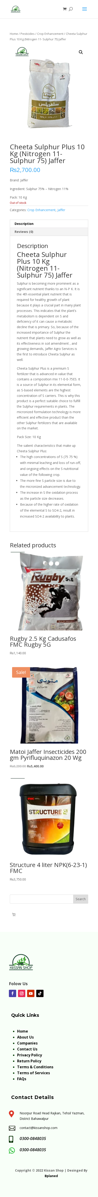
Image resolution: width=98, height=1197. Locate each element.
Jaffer (61, 210)
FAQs (21, 1078)
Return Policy (29, 1060)
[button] (81, 52)
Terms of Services (33, 1072)
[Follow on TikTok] (40, 993)
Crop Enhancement (50, 34)
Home (14, 34)
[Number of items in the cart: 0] (14, 915)
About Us (25, 1037)
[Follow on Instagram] (21, 993)
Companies (27, 1043)
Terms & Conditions (35, 1066)
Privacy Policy (29, 1055)
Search (81, 899)
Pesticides (28, 34)
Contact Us (27, 1049)
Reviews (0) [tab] (24, 231)
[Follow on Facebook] (12, 993)
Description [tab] (24, 223)
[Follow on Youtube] (30, 993)
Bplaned (51, 1176)
